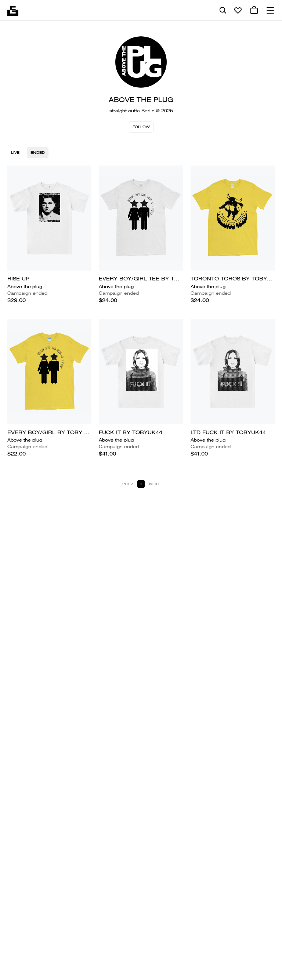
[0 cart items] (254, 10)
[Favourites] (238, 10)
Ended (37, 152)
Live (15, 152)
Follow (141, 126)
